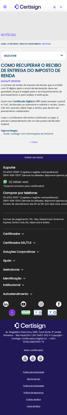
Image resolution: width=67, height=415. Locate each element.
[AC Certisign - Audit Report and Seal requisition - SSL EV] (33, 358)
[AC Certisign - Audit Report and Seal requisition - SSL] (25, 358)
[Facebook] (58, 304)
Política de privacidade (33, 372)
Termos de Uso (33, 379)
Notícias (47, 44)
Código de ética (33, 399)
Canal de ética (33, 406)
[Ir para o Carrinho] (61, 7)
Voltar (34, 142)
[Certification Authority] (40, 313)
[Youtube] (23, 304)
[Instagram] (41, 304)
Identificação (12, 278)
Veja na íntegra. (9, 131)
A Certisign (13, 44)
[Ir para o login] (56, 7)
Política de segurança (33, 393)
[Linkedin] (6, 304)
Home (3, 44)
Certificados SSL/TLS (17, 243)
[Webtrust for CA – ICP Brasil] (15, 313)
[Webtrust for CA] (27, 313)
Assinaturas (11, 269)
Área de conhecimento (30, 44)
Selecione (10, 56)
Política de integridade (33, 386)
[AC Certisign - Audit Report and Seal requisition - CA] (40, 358)
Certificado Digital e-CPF (26, 101)
